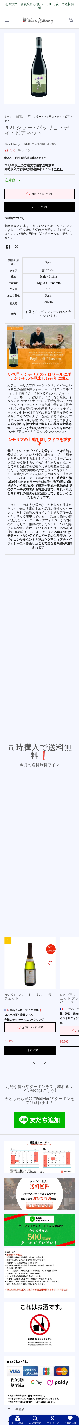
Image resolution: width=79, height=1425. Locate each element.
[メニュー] (6, 20)
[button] (71, 20)
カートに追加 (39, 207)
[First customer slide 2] (39, 1194)
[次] (45, 1062)
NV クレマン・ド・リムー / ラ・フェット (29, 996)
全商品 (19, 116)
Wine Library (12, 144)
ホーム (8, 116)
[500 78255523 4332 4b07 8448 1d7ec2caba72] (39, 1230)
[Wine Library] (38, 20)
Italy (43, 276)
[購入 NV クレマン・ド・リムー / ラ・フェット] (30, 963)
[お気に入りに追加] (50, 963)
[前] (34, 1062)
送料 (17, 157)
